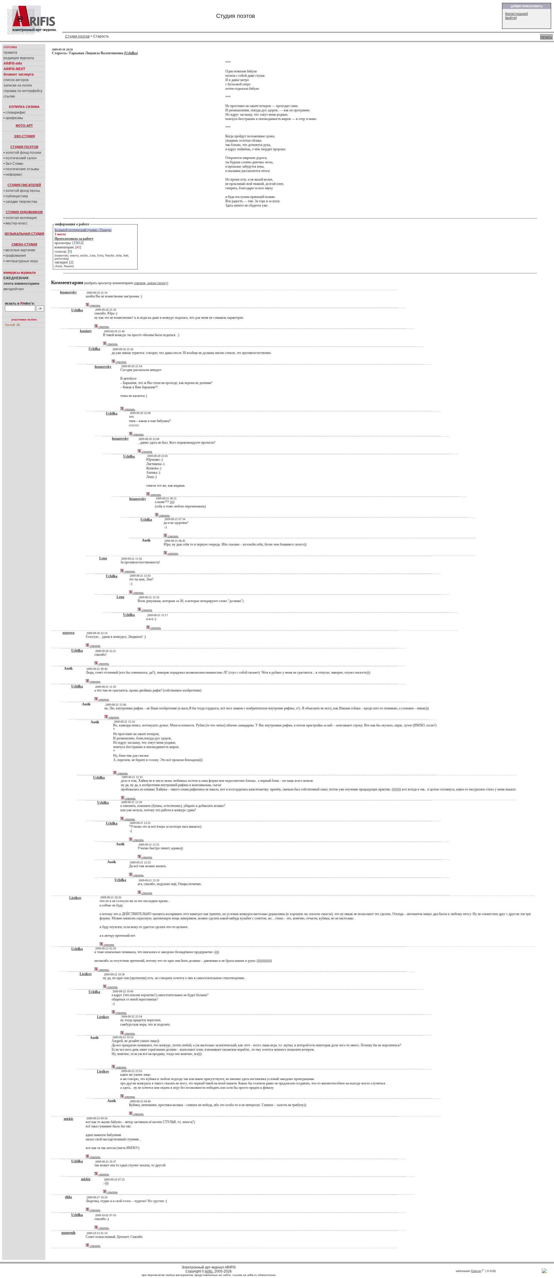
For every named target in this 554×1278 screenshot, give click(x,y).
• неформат (13, 175)
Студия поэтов (77, 36)
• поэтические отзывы (21, 169)
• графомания (14, 256)
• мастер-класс (15, 223)
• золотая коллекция (20, 218)
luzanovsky (68, 292)
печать (546, 37)
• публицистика (15, 196)
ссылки (9, 96)
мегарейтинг (13, 289)
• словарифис (14, 112)
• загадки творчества (20, 202)
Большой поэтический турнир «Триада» (83, 230)
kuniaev (86, 331)
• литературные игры (20, 261)
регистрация (516, 14)
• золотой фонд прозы (21, 191)
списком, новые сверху (150, 283)
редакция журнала (18, 58)
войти (511, 18)
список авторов (16, 80)
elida (68, 1197)
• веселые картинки (19, 250)
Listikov (75, 898)
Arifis (209, 1271)
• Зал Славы (13, 164)
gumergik (68, 1233)
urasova (68, 633)
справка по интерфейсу (22, 91)
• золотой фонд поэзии (22, 153)
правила (10, 52)
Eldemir (476, 1271)
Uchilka (131, 53)
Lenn (103, 558)
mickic (68, 1119)
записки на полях (17, 85)
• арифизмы (13, 118)
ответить (94, 305)
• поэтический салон (20, 158)
